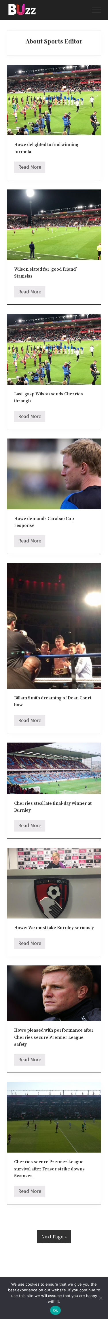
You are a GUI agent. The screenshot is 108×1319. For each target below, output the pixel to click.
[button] (96, 9)
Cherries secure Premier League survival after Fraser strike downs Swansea (49, 1169)
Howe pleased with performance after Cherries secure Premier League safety (54, 1037)
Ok (55, 1310)
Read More (29, 168)
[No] (101, 1298)
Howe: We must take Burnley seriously (54, 928)
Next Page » (54, 1236)
